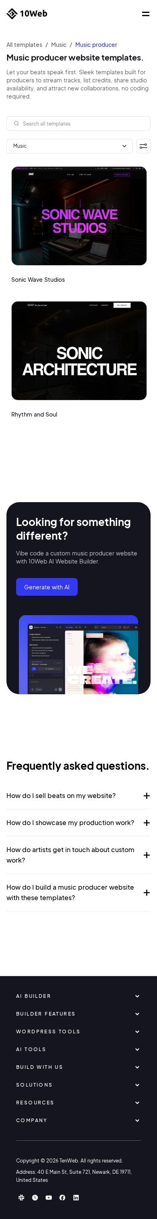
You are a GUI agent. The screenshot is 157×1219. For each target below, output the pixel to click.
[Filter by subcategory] (143, 146)
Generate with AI (47, 587)
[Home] (26, 13)
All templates (24, 44)
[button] (78, 224)
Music (58, 44)
